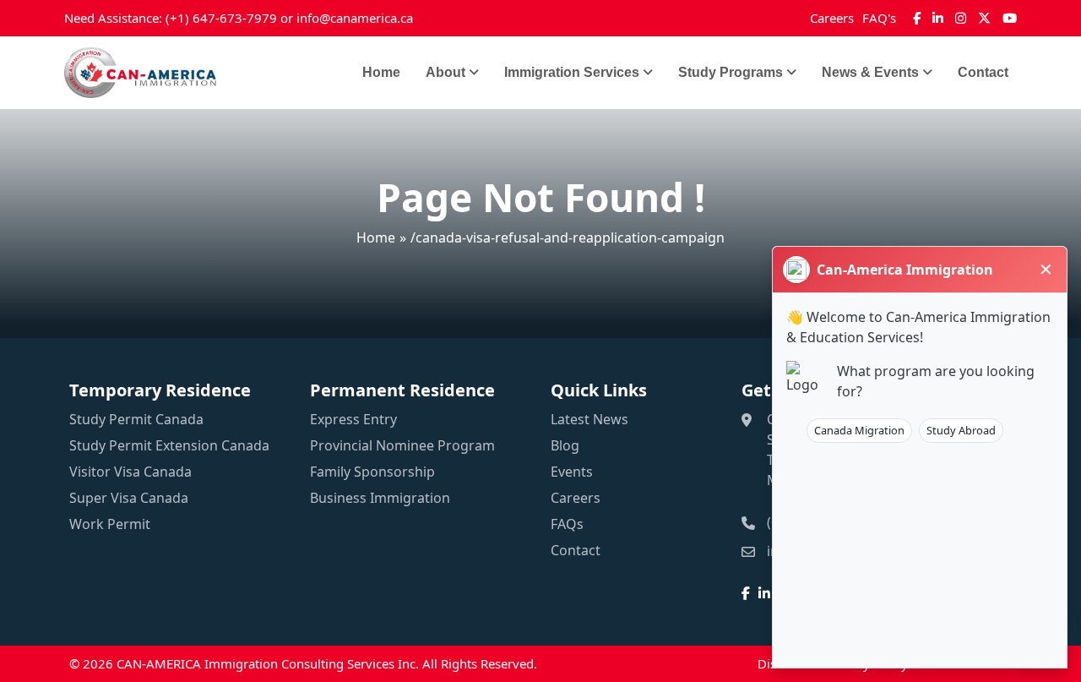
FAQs (567, 524)
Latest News (589, 419)
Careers (832, 17)
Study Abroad (961, 430)
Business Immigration (380, 497)
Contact (983, 72)
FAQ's (879, 17)
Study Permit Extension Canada (169, 445)
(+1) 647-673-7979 (221, 17)
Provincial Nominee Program (402, 445)
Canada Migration (859, 430)
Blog (565, 445)
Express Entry (353, 419)
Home (381, 72)
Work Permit (109, 524)
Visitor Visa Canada (130, 471)
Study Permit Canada (136, 419)
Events (572, 471)
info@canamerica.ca (354, 17)
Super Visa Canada (128, 497)
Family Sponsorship (372, 471)
